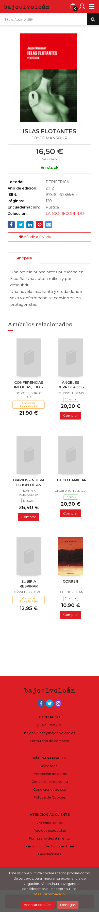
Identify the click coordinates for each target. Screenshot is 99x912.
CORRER (70, 581)
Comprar (70, 415)
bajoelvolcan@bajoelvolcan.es (49, 733)
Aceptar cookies (37, 905)
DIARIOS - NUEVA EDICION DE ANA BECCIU (28, 483)
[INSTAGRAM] (58, 703)
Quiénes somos (49, 823)
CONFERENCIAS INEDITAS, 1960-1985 (28, 385)
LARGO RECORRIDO (65, 213)
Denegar (67, 905)
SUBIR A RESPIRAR (29, 583)
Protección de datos (49, 774)
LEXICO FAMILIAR (71, 480)
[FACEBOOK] (41, 703)
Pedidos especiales (50, 830)
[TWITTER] (49, 703)
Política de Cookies (49, 797)
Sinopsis (23, 258)
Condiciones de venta (49, 782)
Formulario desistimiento (49, 838)
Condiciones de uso (49, 789)
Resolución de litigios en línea (49, 846)
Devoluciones (49, 854)
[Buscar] (93, 19)
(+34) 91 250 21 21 (49, 725)
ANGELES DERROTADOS (70, 384)
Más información (49, 894)
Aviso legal (49, 766)
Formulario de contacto (49, 741)
